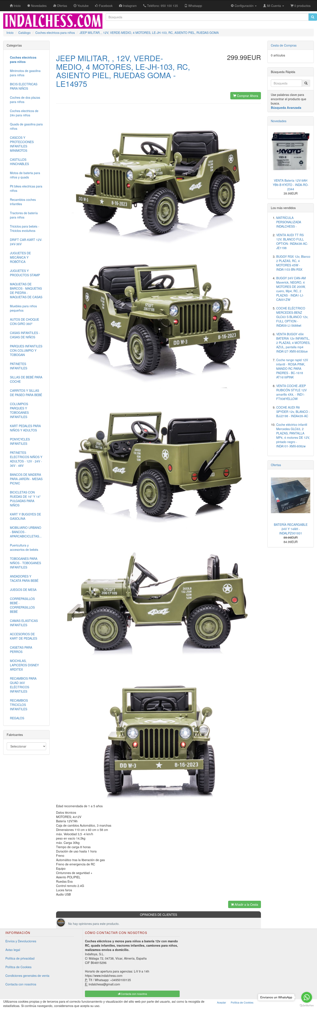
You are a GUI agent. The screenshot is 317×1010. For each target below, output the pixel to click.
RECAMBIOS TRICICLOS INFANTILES (19, 704)
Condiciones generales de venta (27, 975)
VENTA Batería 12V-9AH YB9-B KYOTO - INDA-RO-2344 (291, 184)
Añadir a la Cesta (246, 904)
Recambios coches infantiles (23, 201)
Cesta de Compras (284, 45)
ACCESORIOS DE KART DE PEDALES (23, 636)
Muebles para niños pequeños (23, 308)
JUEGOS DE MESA (23, 589)
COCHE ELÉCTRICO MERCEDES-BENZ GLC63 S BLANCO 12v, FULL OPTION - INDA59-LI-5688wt (292, 317)
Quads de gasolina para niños (26, 126)
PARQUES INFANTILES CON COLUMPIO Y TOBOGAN (26, 350)
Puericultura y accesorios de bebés (24, 547)
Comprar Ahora (247, 96)
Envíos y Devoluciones (20, 941)
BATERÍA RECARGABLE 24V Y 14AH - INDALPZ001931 (291, 528)
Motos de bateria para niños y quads (25, 175)
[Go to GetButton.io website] (307, 1005)
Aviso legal (12, 950)
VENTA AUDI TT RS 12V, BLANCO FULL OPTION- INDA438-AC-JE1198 (292, 241)
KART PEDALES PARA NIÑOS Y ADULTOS (25, 428)
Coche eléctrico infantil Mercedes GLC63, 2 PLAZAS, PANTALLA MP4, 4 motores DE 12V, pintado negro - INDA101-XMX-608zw (293, 435)
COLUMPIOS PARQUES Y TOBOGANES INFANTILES (19, 410)
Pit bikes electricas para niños (26, 188)
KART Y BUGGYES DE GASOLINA (25, 516)
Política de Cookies (18, 967)
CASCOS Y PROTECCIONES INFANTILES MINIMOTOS (22, 144)
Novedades (278, 121)
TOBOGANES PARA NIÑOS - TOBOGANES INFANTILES (25, 562)
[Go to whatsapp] (306, 997)
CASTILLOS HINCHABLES (19, 161)
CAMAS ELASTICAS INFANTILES (24, 622)
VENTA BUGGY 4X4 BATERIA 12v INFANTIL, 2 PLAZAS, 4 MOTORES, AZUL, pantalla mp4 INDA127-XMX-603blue (293, 342)
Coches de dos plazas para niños (25, 99)
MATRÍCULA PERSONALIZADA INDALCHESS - (288, 221)
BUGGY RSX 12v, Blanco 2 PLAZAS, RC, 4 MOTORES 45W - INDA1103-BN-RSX (293, 263)
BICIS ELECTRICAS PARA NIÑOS (23, 86)
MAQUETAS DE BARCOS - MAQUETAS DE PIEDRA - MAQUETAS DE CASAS (26, 290)
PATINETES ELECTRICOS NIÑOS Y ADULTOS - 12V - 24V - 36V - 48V (26, 459)
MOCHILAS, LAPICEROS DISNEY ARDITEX (24, 665)
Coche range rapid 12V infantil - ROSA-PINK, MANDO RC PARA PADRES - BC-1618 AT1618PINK (292, 368)
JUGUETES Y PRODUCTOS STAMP (25, 273)
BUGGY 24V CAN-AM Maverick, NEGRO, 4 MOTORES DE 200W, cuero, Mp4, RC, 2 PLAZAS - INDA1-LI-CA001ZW (291, 289)
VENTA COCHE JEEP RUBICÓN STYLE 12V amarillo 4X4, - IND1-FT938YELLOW (291, 392)
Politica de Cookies (242, 1002)
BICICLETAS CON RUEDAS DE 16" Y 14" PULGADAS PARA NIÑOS (25, 498)
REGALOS (17, 718)
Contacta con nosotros (20, 984)
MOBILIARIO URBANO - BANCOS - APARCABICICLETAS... (26, 531)
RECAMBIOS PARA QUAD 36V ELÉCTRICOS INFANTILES (23, 684)
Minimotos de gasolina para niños (25, 73)
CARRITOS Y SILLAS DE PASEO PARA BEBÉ (26, 392)
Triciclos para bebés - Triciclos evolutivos (24, 228)
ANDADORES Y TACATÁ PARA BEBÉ (24, 578)
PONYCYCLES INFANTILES (20, 441)
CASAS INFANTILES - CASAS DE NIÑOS (25, 335)
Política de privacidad (20, 958)
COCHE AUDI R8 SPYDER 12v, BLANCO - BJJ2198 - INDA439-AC (293, 411)
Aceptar (221, 1002)
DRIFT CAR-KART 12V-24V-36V (26, 241)
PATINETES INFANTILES (18, 366)
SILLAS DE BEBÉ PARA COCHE (26, 379)
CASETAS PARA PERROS (21, 649)
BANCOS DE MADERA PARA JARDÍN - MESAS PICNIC (26, 478)
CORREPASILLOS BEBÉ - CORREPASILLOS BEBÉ (22, 605)
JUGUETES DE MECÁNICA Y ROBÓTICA (20, 257)
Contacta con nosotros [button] (133, 994)
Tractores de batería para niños (24, 215)
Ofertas (276, 465)
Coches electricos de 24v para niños (24, 113)
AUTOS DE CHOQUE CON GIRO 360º (24, 321)
